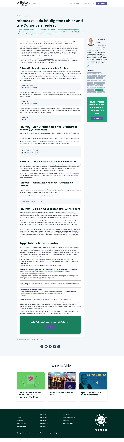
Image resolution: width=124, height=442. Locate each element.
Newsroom (20, 420)
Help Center (66, 415)
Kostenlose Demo (68, 423)
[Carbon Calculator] (101, 420)
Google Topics (91, 85)
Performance (91, 78)
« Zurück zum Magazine (23, 16)
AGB (38, 439)
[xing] (58, 346)
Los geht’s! (50, 327)
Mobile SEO (99, 85)
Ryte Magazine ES (45, 426)
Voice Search (101, 92)
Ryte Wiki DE (43, 418)
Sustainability (102, 75)
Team (18, 415)
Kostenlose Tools (21, 426)
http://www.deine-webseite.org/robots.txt (34, 201)
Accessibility (91, 80)
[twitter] (50, 346)
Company (19, 418)
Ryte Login (76, 3)
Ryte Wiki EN (43, 415)
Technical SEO (98, 90)
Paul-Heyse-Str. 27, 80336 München (38, 433)
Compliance (99, 78)
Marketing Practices (99, 82)
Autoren (70, 3)
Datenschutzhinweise (44, 439)
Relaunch (49, 112)
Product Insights (21, 423)
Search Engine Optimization (94, 73)
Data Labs (90, 82)
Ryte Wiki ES (43, 420)
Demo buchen (97, 118)
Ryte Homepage (85, 3)
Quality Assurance (92, 75)
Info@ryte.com (56, 433)
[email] (54, 346)
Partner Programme (69, 418)
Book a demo (101, 3)
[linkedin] (46, 346)
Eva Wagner (39, 339)
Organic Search (91, 87)
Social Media (101, 87)
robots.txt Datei (48, 59)
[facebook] (41, 346)
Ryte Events (90, 90)
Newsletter (66, 420)
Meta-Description (67, 254)
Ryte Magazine (44, 423)
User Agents (26, 55)
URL (28, 196)
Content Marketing (100, 80)
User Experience (91, 92)
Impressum (33, 439)
